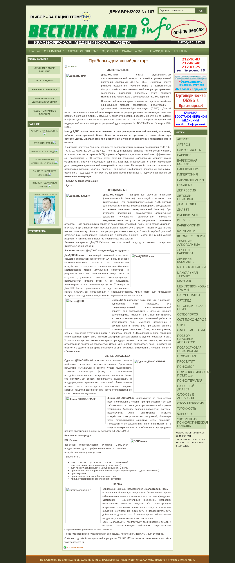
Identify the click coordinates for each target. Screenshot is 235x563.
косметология (191, 236)
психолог (185, 366)
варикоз (184, 155)
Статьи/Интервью (75, 547)
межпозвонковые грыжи (191, 288)
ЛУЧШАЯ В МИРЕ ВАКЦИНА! (44, 131)
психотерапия (189, 380)
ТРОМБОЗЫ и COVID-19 (45, 194)
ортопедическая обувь (191, 307)
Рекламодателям (158, 51)
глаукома (185, 185)
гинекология (188, 169)
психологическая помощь (191, 373)
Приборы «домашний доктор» (119, 61)
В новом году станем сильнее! (44, 185)
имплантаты (187, 214)
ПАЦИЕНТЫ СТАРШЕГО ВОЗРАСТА (44, 173)
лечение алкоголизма (188, 243)
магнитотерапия (191, 267)
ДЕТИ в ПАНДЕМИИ (43, 143)
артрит (183, 139)
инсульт (184, 220)
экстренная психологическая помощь (191, 422)
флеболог (185, 414)
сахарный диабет (185, 387)
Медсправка (110, 51)
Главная (34, 51)
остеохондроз (191, 320)
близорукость (189, 150)
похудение (187, 356)
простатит (186, 361)
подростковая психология (189, 349)
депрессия (186, 190)
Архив (139, 51)
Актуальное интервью (83, 51)
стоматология (190, 403)
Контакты (180, 51)
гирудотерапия (190, 180)
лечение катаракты (185, 260)
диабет (183, 209)
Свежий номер (54, 51)
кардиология (188, 225)
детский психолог (185, 197)
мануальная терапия (187, 274)
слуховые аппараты (185, 396)
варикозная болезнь (187, 162)
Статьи (126, 51)
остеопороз (187, 314)
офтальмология (191, 330)
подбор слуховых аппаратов (186, 339)
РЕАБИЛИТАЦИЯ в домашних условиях (43, 161)
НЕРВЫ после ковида (43, 151)
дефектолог (187, 204)
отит (181, 324)
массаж (184, 281)
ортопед (184, 300)
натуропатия (188, 295)
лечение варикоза (185, 251)
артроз (183, 144)
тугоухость (186, 408)
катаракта (186, 231)
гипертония (187, 174)
